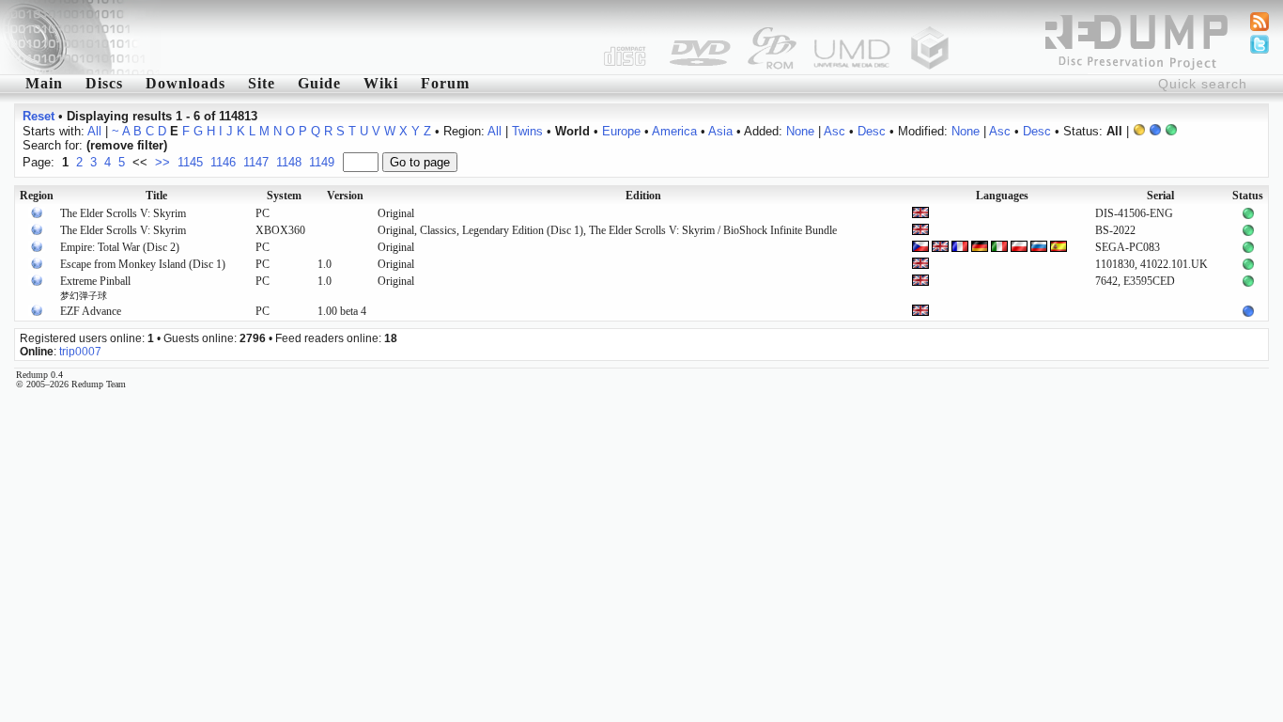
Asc (834, 131)
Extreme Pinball (95, 288)
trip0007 (80, 351)
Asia (720, 131)
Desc (872, 131)
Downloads (185, 83)
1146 (223, 162)
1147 (256, 162)
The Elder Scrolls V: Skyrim (123, 213)
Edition (643, 195)
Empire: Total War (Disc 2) (119, 247)
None (800, 131)
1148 (288, 162)
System (284, 195)
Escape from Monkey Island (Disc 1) (142, 264)
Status (1247, 195)
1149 (321, 162)
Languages (1002, 195)
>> (162, 162)
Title (156, 195)
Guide (319, 83)
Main (44, 83)
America (674, 131)
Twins (527, 131)
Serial (1160, 195)
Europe (621, 131)
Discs (104, 83)
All (94, 131)
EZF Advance (90, 311)
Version (345, 195)
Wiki (380, 83)
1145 (190, 162)
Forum (445, 83)
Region (37, 195)
